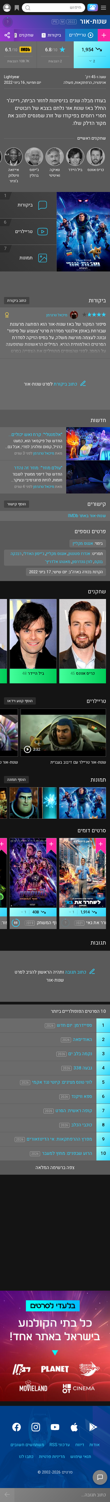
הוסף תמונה (16, 779)
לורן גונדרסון (82, 562)
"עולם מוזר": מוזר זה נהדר (38, 468)
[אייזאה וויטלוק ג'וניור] (13, 150)
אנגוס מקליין (56, 554)
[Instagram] (36, 1427)
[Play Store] (93, 1427)
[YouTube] (55, 1427)
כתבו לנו (26, 1456)
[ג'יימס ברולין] (34, 150)
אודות (94, 1445)
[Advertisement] (55, 281)
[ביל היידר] (75, 150)
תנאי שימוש (80, 1456)
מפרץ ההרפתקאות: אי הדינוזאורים (59, 1139)
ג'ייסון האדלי (33, 554)
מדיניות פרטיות (52, 1456)
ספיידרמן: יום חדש (74, 1025)
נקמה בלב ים (80, 1053)
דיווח (79, 1445)
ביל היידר (36, 673)
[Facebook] (16, 1427)
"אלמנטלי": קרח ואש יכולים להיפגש (36, 434)
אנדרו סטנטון (79, 554)
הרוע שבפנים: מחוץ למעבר (67, 1153)
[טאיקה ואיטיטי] (54, 150)
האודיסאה (82, 1039)
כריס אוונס (85, 673)
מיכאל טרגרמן (56, 315)
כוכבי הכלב (81, 1125)
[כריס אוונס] (95, 150)
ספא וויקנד (81, 1096)
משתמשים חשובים (27, 1445)
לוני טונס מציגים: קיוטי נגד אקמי (62, 1082)
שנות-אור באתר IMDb (87, 516)
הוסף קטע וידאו (20, 701)
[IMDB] (24, 50)
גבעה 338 (82, 1068)
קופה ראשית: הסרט (74, 1110)
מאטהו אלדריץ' (57, 562)
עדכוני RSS (59, 1445)
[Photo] (82, 803)
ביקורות (52, 35)
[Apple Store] (74, 1427)
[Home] (91, 7)
